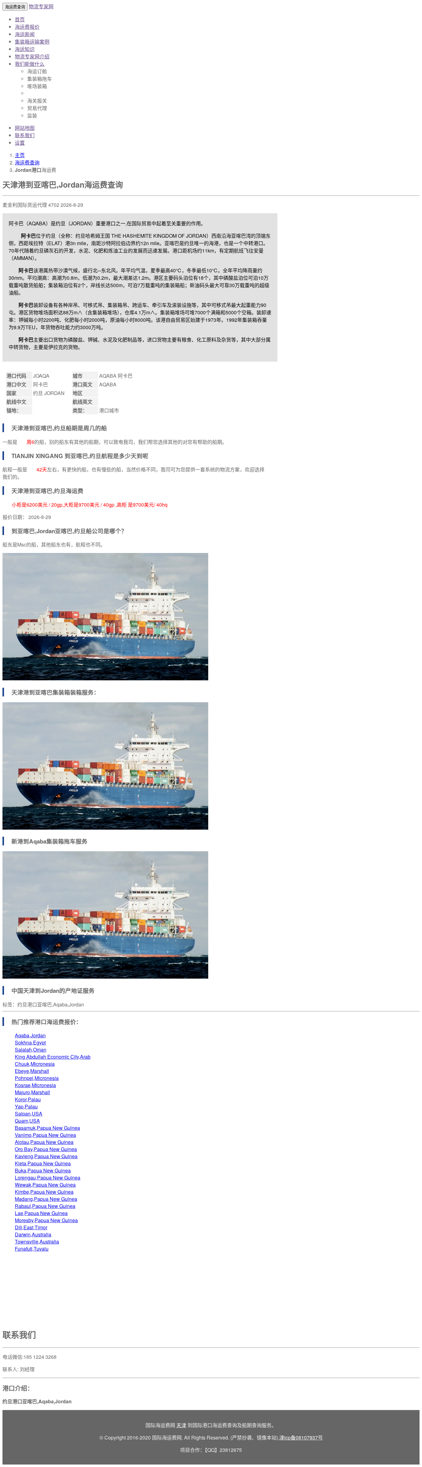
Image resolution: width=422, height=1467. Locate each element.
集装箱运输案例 (32, 41)
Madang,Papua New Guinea (46, 1198)
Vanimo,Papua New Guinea (45, 1134)
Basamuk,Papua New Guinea (47, 1127)
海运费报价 (27, 26)
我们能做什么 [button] (29, 63)
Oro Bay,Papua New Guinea (46, 1149)
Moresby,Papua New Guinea (46, 1220)
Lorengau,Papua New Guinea (47, 1177)
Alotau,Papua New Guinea (44, 1142)
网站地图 (25, 127)
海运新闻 (25, 34)
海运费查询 (27, 162)
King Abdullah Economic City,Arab (53, 1056)
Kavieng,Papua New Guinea (46, 1156)
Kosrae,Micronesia (35, 1085)
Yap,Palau (26, 1106)
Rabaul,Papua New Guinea (45, 1206)
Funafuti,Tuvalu (32, 1248)
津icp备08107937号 (301, 1437)
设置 (20, 142)
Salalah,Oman (30, 1049)
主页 (20, 155)
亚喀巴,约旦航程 (91, 456)
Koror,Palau (28, 1099)
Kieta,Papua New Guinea (43, 1163)
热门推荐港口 (29, 1022)
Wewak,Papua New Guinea (45, 1184)
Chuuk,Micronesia (35, 1063)
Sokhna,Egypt (30, 1042)
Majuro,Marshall (32, 1092)
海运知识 (25, 49)
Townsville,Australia (37, 1241)
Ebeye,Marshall (32, 1070)
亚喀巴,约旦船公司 (79, 531)
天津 (181, 1425)
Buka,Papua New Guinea (43, 1170)
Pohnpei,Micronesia (37, 1078)
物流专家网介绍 (32, 56)
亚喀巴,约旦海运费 (59, 491)
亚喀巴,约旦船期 (56, 428)
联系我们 (25, 135)
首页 (20, 19)
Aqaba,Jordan (30, 1035)
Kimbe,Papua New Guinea (44, 1191)
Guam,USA (27, 1120)
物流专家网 (41, 6)
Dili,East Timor (31, 1227)
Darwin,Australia (33, 1234)
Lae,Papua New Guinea (41, 1213)
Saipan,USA (28, 1113)
